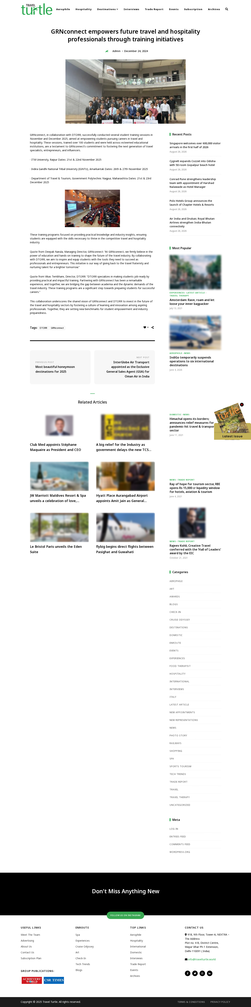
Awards (175, 596)
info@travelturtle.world (202, 959)
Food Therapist (180, 666)
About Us (26, 946)
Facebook (187, 973)
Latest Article (196, 292)
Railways (176, 743)
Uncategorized (180, 805)
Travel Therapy (179, 295)
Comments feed (180, 844)
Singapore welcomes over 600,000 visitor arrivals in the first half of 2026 (195, 145)
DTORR (43, 327)
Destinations (106, 9)
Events (174, 9)
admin (116, 51)
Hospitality (84, 9)
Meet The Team (30, 934)
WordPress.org (180, 852)
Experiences (177, 292)
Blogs (174, 604)
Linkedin (209, 973)
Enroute (175, 642)
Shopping (176, 750)
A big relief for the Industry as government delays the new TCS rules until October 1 (122, 447)
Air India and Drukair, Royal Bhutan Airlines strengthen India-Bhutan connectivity (192, 222)
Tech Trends (178, 774)
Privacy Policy (220, 1002)
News (187, 353)
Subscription (193, 9)
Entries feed (178, 836)
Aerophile (63, 9)
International (179, 681)
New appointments (182, 712)
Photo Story (178, 735)
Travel (174, 789)
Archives (214, 9)
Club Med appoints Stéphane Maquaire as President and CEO (55, 447)
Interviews (131, 9)
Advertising (27, 940)
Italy (173, 696)
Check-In (175, 612)
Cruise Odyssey (180, 619)
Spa (172, 758)
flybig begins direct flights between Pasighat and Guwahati (124, 549)
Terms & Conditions (191, 1002)
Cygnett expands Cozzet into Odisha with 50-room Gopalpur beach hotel (193, 163)
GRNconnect (57, 327)
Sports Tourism (180, 766)
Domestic (175, 414)
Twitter (195, 973)
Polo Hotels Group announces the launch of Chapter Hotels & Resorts (192, 202)
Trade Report (154, 9)
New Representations (184, 720)
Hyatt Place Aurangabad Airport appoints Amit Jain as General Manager (122, 498)
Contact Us (27, 952)
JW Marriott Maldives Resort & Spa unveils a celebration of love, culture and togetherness (58, 498)
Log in (174, 828)
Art (172, 588)
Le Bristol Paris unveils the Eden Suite (56, 549)
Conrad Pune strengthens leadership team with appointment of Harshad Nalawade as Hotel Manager (193, 183)
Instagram (202, 973)
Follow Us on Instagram (125, 915)
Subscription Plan (31, 958)
